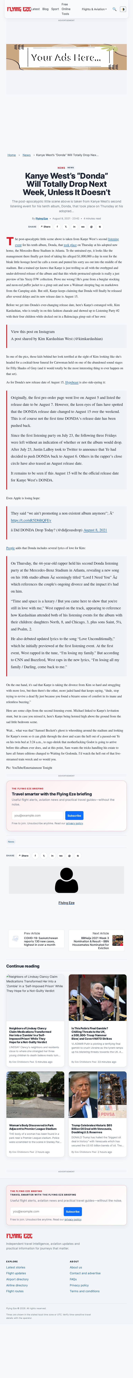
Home (12, 155)
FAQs (73, 1279)
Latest (35, 9)
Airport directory (17, 1279)
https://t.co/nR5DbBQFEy (31, 520)
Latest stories (15, 1267)
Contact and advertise (85, 1273)
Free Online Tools (66, 9)
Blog (45, 9)
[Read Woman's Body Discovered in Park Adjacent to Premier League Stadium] (35, 1094)
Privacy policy (79, 1285)
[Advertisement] (66, 122)
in (74, 226)
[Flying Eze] (19, 9)
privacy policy (74, 823)
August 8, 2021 (95, 529)
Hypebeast (71, 382)
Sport (55, 9)
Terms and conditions (85, 1291)
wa (83, 226)
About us (76, 1267)
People (10, 548)
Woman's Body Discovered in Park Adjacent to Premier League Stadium (32, 1127)
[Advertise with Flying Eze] (66, 56)
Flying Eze (42, 218)
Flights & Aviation (93, 9)
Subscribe (74, 815)
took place (70, 245)
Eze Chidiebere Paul (23, 1062)
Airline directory (17, 1285)
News (27, 155)
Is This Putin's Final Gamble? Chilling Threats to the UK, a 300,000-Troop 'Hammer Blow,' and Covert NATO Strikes (92, 1033)
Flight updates (16, 1273)
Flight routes (15, 1291)
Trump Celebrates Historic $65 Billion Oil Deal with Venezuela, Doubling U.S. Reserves (92, 1129)
